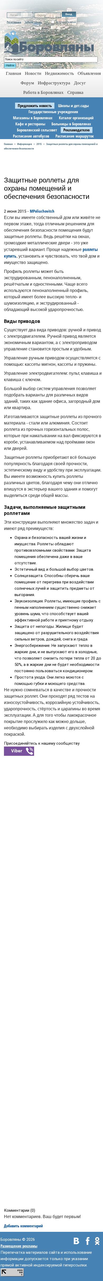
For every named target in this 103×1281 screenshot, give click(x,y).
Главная (8, 144)
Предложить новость (35, 105)
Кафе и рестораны (30, 123)
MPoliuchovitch (42, 211)
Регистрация (14, 22)
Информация (24, 144)
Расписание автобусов (31, 136)
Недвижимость (59, 73)
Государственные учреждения (53, 111)
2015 (39, 144)
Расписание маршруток (74, 136)
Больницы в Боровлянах (71, 123)
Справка (75, 92)
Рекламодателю (76, 129)
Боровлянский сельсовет (37, 129)
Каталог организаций (76, 117)
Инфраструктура (54, 82)
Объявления (89, 73)
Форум (27, 82)
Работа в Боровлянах (43, 92)
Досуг (80, 82)
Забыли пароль (33, 22)
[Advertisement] (53, 981)
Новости (33, 73)
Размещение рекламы (19, 1245)
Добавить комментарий (23, 1225)
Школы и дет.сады (73, 105)
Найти (10, 65)
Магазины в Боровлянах (33, 117)
